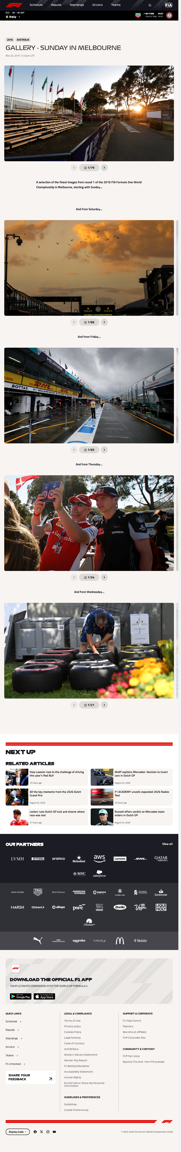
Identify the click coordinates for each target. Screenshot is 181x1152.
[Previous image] (74, 167)
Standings (77, 5)
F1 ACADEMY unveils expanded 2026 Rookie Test (142, 793)
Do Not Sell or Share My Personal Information (84, 1084)
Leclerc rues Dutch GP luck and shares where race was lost (57, 813)
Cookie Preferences (76, 1110)
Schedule (36, 5)
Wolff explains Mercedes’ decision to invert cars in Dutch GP (141, 774)
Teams (116, 5)
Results (56, 5)
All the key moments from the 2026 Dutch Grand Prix (55, 793)
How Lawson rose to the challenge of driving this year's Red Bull (57, 774)
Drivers (97, 5)
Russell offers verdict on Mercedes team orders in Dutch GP (139, 813)
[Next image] (104, 167)
